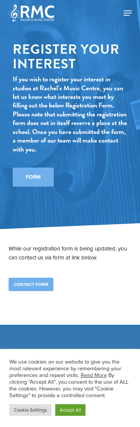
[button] (128, 13)
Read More (94, 375)
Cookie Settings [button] (30, 410)
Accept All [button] (70, 410)
